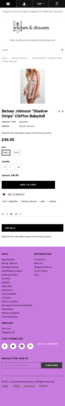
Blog (36, 275)
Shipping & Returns (43, 267)
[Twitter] (11, 214)
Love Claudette (9, 294)
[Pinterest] (16, 214)
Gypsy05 (6, 282)
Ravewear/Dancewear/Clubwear (17, 305)
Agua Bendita (8, 259)
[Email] (3, 214)
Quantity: (6, 161)
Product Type (9, 122)
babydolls (13, 201)
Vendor (5, 126)
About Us (38, 263)
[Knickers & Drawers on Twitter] (13, 346)
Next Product (62, 111)
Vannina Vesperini (10, 313)
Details (10, 228)
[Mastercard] (29, 386)
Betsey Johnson (19, 58)
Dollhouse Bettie (10, 275)
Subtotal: (6, 175)
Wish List (6, 328)
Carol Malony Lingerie (12, 271)
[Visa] (5, 386)
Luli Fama (6, 298)
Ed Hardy (6, 278)
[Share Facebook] (7, 214)
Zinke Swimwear (9, 317)
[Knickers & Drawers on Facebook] (5, 346)
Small (6, 152)
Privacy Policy (40, 271)
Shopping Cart (8, 332)
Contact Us (39, 259)
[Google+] (21, 214)
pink (43, 201)
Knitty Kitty (7, 286)
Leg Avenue (7, 290)
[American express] (16, 386)
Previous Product (59, 111)
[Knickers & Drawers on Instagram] (22, 346)
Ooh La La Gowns (10, 301)
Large (17, 152)
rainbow (52, 201)
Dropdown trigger (24, 4)
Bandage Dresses (10, 267)
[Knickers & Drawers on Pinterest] (30, 346)
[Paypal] (43, 386)
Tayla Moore (7, 309)
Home (4, 58)
